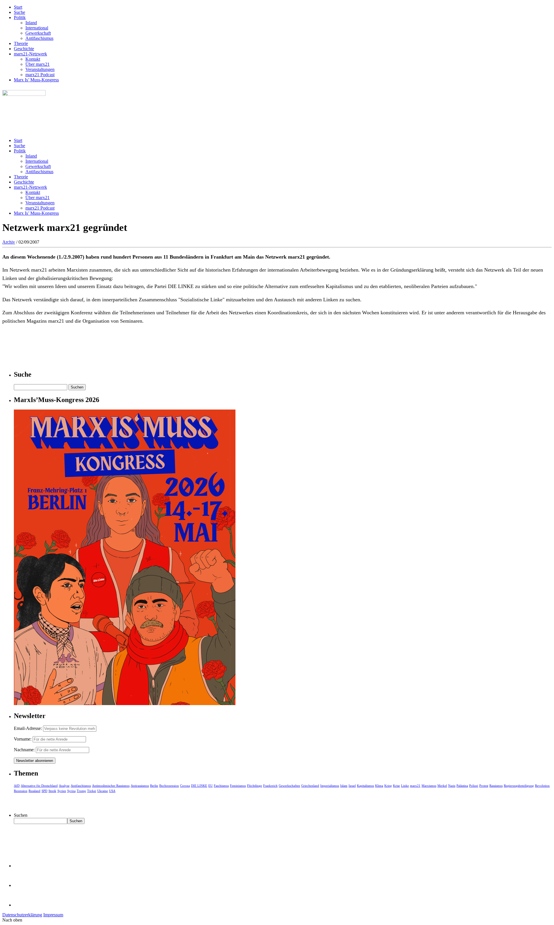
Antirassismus (140, 785)
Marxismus (429, 785)
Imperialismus (329, 785)
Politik (20, 17)
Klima (379, 785)
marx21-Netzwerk (30, 53)
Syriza (71, 791)
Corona (185, 785)
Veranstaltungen (40, 69)
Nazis (451, 785)
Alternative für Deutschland (39, 785)
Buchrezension (169, 785)
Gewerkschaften (289, 785)
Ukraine (102, 791)
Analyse (64, 785)
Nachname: (24, 749)
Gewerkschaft (38, 33)
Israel (352, 785)
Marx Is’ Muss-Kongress (36, 79)
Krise (396, 785)
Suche (19, 12)
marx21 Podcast (40, 74)
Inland (31, 22)
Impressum (53, 914)
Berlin (154, 785)
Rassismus (496, 785)
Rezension (20, 791)
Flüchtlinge (254, 785)
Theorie (21, 43)
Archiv (8, 242)
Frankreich (270, 785)
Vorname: (22, 739)
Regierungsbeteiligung (519, 785)
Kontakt (32, 59)
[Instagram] (23, 904)
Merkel (442, 785)
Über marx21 (37, 64)
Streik (52, 791)
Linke (405, 785)
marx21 (415, 785)
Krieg (388, 785)
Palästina (462, 785)
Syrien (61, 791)
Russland (34, 791)
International (36, 27)
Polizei (473, 785)
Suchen (20, 815)
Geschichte (24, 48)
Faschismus (221, 785)
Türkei (91, 791)
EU (210, 785)
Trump (81, 791)
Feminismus (238, 785)
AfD (17, 785)
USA (112, 791)
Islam (343, 785)
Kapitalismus (365, 785)
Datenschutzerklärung (22, 914)
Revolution (542, 785)
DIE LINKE (199, 785)
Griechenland (310, 785)
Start (18, 7)
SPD (44, 791)
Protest (483, 785)
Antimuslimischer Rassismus (111, 785)
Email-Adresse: (28, 728)
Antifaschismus (39, 38)
